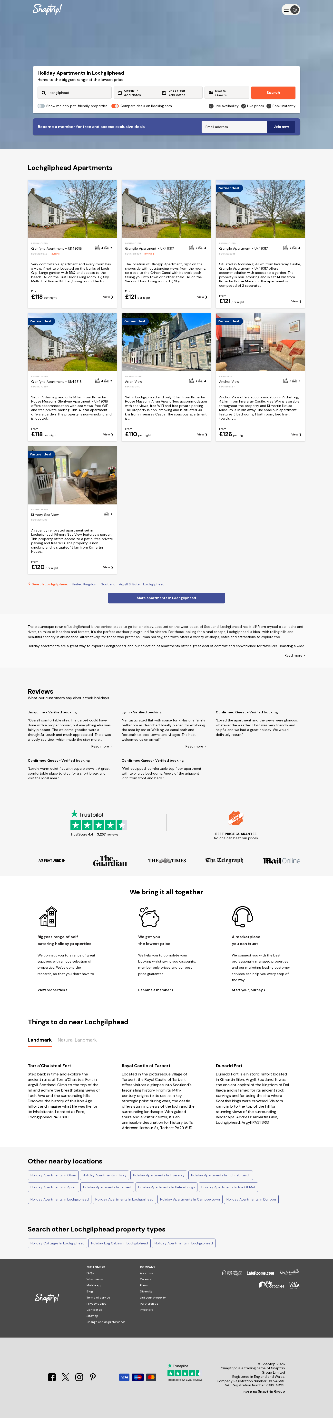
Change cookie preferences (106, 1322)
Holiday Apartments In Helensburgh (166, 1187)
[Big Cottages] (269, 1287)
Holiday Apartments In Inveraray (159, 1175)
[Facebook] (52, 1380)
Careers (145, 1279)
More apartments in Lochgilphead (166, 598)
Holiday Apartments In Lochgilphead (59, 1199)
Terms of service (98, 1298)
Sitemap (92, 1316)
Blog (90, 1291)
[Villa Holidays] (292, 1287)
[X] (66, 1380)
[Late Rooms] (258, 1274)
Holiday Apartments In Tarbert (107, 1187)
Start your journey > (248, 990)
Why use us (95, 1279)
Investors (146, 1310)
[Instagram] (79, 1380)
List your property (153, 1298)
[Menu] (291, 9)
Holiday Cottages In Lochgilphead (57, 1243)
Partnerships (149, 1304)
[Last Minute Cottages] (229, 1274)
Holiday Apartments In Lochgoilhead (124, 1199)
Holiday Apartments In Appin (53, 1187)
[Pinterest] (93, 1380)
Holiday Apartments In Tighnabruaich (220, 1175)
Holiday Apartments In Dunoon (251, 1199)
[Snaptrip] (47, 9)
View (106, 297)
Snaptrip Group (271, 1391)
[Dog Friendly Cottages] (287, 1274)
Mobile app (94, 1285)
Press (144, 1285)
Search (273, 92)
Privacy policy (96, 1304)
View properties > (53, 990)
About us (146, 1273)
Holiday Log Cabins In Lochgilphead (119, 1243)
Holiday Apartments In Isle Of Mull (228, 1187)
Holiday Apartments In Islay (105, 1175)
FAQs (90, 1273)
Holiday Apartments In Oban (53, 1175)
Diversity (146, 1291)
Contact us (94, 1310)
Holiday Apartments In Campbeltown (190, 1199)
